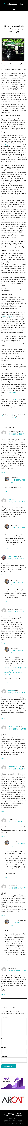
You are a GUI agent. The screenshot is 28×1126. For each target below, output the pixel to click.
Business (4, 416)
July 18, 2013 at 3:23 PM (16, 769)
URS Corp (11, 261)
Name (3, 1039)
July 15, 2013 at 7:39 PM (16, 502)
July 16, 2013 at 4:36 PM (16, 612)
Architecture (22, 416)
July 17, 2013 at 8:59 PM (16, 693)
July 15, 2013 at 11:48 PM (16, 559)
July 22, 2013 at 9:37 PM (16, 822)
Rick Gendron (13, 727)
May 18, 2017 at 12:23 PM (17, 971)
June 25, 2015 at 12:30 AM (17, 888)
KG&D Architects (6, 316)
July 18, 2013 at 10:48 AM (17, 729)
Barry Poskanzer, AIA (11, 145)
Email (3, 1047)
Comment (5, 1017)
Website (4, 1056)
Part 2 (17, 399)
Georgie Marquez (14, 767)
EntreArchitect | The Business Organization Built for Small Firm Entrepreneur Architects (14, 4)
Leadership (10, 416)
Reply (3, 472)
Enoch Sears (12, 556)
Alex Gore (11, 690)
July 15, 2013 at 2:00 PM (16, 434)
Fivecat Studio (11, 392)
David (10, 500)
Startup (14, 417)
